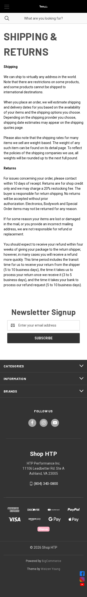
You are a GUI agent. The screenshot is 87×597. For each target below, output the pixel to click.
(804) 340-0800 (46, 483)
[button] (44, 573)
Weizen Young (50, 569)
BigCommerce (51, 561)
